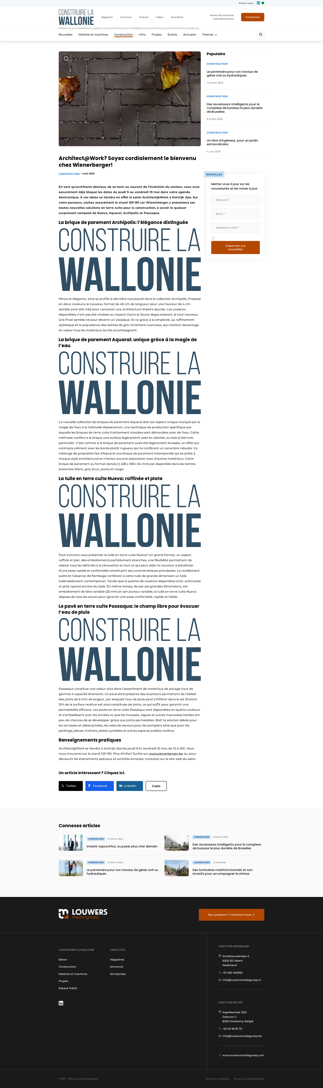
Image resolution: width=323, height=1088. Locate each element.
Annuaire (189, 34)
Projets (157, 34)
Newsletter (177, 17)
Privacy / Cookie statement (249, 1078)
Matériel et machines (93, 34)
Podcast (143, 17)
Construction (123, 34)
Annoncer (126, 17)
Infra (142, 34)
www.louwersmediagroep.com (243, 1055)
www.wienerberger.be (166, 753)
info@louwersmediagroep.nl (241, 980)
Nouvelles (66, 34)
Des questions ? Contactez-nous (229, 914)
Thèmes (207, 34)
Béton (63, 959)
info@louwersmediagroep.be (242, 1036)
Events (172, 34)
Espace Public (68, 988)
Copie (156, 786)
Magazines (107, 17)
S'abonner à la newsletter (235, 247)
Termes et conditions (217, 1078)
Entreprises (253, 17)
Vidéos (160, 17)
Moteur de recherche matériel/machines (222, 17)
